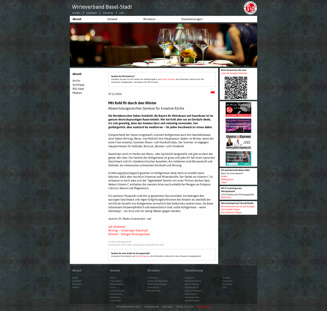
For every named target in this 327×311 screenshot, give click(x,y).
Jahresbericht (116, 294)
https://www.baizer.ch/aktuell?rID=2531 (145, 245)
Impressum (92, 13)
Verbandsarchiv (192, 297)
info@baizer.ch (204, 306)
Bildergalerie (227, 179)
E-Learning (152, 277)
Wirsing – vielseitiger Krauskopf (128, 230)
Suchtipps (78, 84)
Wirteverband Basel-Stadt (102, 7)
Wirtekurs (149, 19)
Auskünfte (115, 297)
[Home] (250, 7)
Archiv (76, 80)
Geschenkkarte (192, 287)
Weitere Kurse (153, 290)
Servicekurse (153, 287)
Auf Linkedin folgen (230, 209)
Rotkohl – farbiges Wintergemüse (129, 234)
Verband (112, 19)
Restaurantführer (193, 281)
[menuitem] (87, 19)
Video (224, 182)
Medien (77, 92)
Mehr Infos (226, 197)
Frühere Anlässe (117, 290)
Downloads (115, 300)
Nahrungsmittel (123, 241)
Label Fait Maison (193, 290)
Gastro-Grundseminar (157, 281)
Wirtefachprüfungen (157, 284)
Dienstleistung (194, 270)
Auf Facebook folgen (231, 212)
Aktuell (77, 19)
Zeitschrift (190, 277)
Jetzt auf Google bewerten (234, 73)
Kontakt (76, 13)
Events (113, 287)
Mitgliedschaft (117, 284)
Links (121, 13)
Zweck (113, 277)
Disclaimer (108, 13)
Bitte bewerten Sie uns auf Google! (238, 206)
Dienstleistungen (192, 19)
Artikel (224, 176)
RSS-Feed (78, 88)
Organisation (116, 281)
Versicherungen (192, 300)
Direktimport (191, 294)
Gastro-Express (168, 79)
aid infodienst (116, 226)
